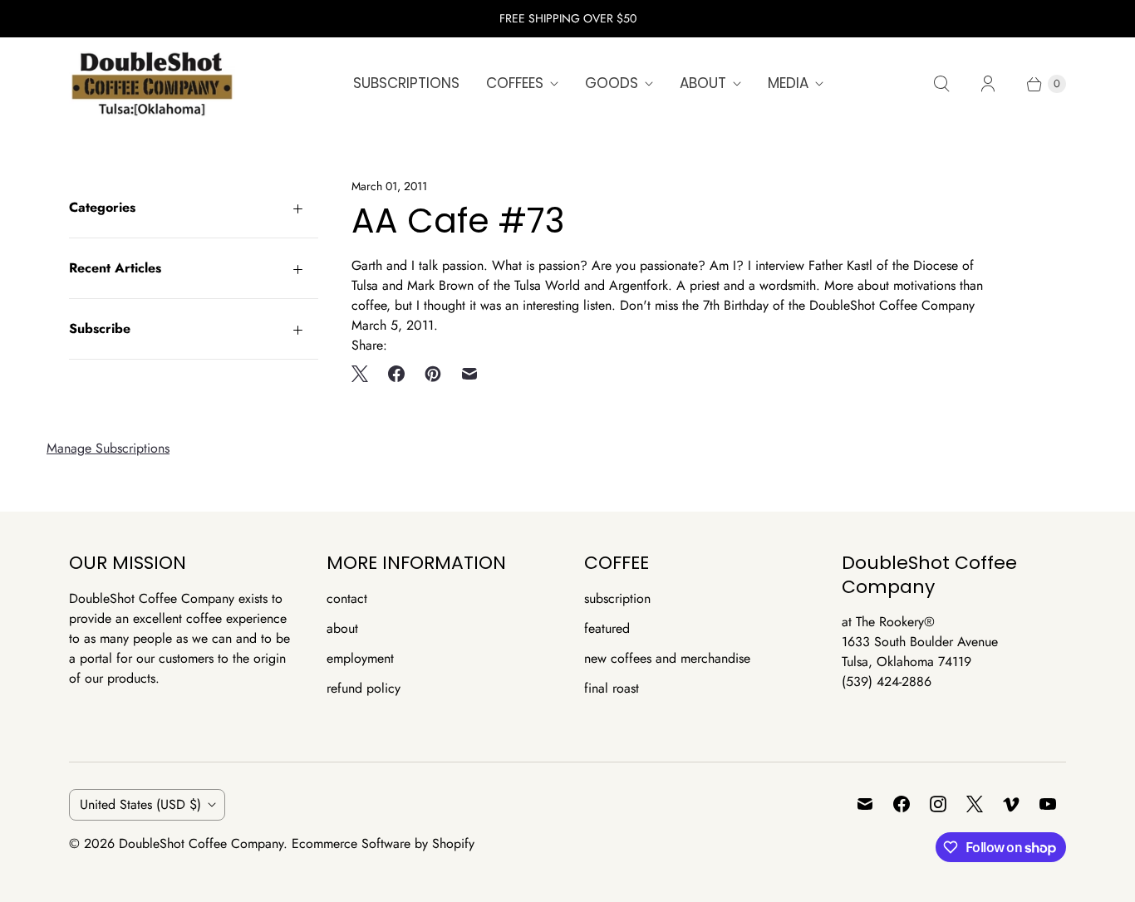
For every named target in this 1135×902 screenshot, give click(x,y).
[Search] (941, 84)
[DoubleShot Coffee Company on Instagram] (938, 804)
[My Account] (988, 84)
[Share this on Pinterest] (433, 373)
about (703, 83)
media (788, 83)
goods (611, 83)
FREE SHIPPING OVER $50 (567, 18)
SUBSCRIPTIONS (406, 83)
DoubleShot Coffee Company (201, 843)
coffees (514, 83)
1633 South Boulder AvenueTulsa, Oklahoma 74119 (920, 651)
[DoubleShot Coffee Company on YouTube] (1047, 804)
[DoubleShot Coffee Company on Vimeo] (1011, 804)
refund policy (363, 688)
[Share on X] (364, 373)
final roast (611, 688)
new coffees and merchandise (667, 658)
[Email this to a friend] (469, 373)
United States (140, 804)
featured (607, 628)
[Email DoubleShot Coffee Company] (865, 804)
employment (360, 658)
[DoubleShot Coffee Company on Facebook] (901, 804)
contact (347, 598)
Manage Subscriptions (108, 448)
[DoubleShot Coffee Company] (152, 84)
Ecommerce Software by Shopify (383, 843)
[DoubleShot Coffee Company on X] (974, 804)
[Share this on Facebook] (396, 373)
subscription (617, 598)
